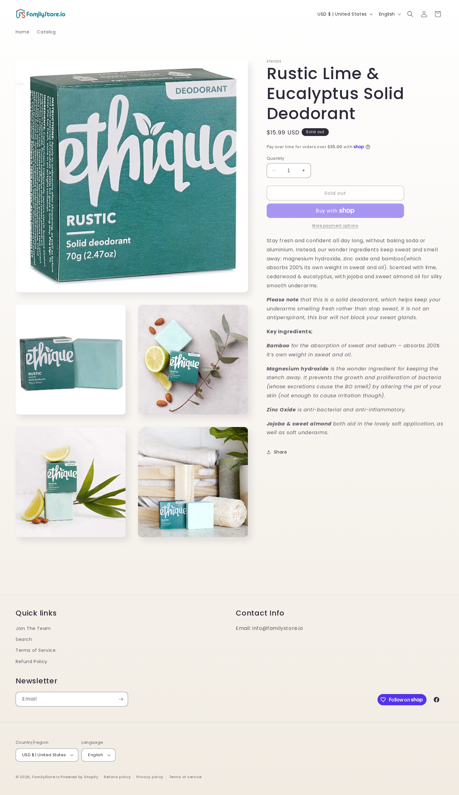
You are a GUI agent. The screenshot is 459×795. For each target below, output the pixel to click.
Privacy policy (149, 776)
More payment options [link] (335, 225)
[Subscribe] (121, 699)
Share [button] (280, 452)
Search (24, 639)
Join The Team (33, 628)
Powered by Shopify (79, 776)
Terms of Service (36, 650)
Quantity (275, 158)
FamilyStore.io (46, 776)
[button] (410, 14)
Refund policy (117, 776)
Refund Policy (31, 661)
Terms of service (185, 776)
